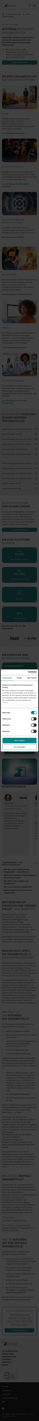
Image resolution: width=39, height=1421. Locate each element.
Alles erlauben (19, 740)
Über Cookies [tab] (32, 678)
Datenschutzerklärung (26, 705)
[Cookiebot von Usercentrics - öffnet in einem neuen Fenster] (28, 672)
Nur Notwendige (19, 747)
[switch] (34, 718)
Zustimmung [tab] (6, 678)
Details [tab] (19, 678)
